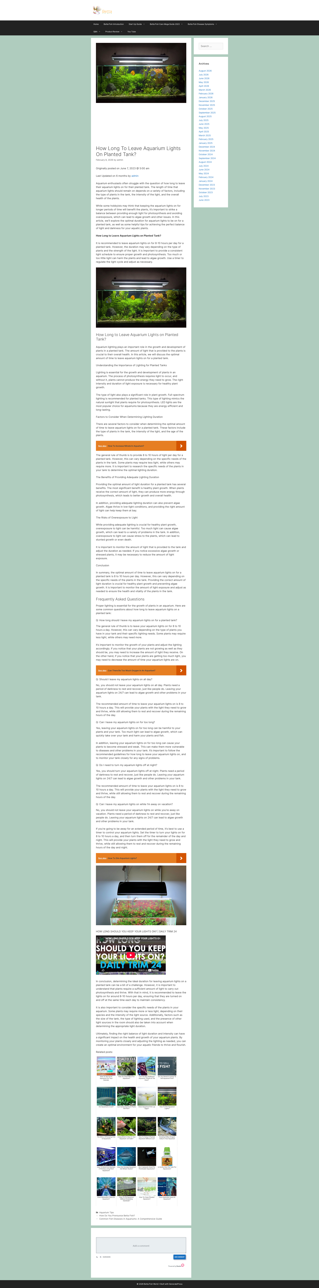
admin (135, 175)
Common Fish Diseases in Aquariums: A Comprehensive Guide (130, 1219)
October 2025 (206, 109)
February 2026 (206, 93)
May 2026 (204, 82)
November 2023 (207, 188)
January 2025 (205, 143)
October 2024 (206, 154)
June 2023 (204, 200)
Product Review (112, 31)
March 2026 (205, 90)
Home (96, 24)
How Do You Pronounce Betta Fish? (117, 1215)
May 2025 (204, 128)
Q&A (95, 31)
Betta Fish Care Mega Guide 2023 (165, 24)
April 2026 (204, 86)
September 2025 (207, 112)
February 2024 (206, 177)
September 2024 (207, 158)
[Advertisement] (141, 125)
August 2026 (205, 71)
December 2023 (207, 185)
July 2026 (204, 74)
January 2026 (206, 97)
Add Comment (180, 1257)
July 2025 (203, 120)
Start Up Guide (135, 24)
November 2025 (207, 105)
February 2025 (206, 139)
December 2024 (207, 147)
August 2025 (205, 116)
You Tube (131, 31)
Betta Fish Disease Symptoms (201, 24)
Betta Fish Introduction (114, 24)
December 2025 (207, 101)
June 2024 (204, 169)
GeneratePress (175, 1284)
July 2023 (204, 196)
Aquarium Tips (106, 1212)
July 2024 (204, 166)
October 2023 (206, 192)
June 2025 (204, 124)
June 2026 (204, 78)
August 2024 (205, 162)
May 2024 (204, 173)
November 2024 (207, 150)
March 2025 (205, 135)
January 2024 (206, 181)
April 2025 (204, 131)
